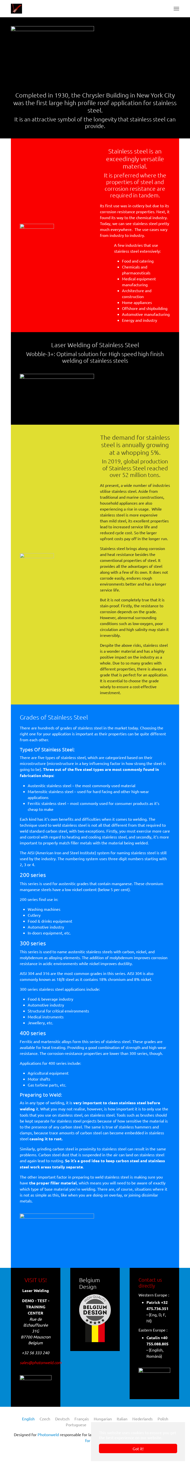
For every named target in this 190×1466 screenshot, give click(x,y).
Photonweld (48, 1434)
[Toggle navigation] (176, 8)
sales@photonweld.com (41, 1362)
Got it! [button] (138, 1448)
